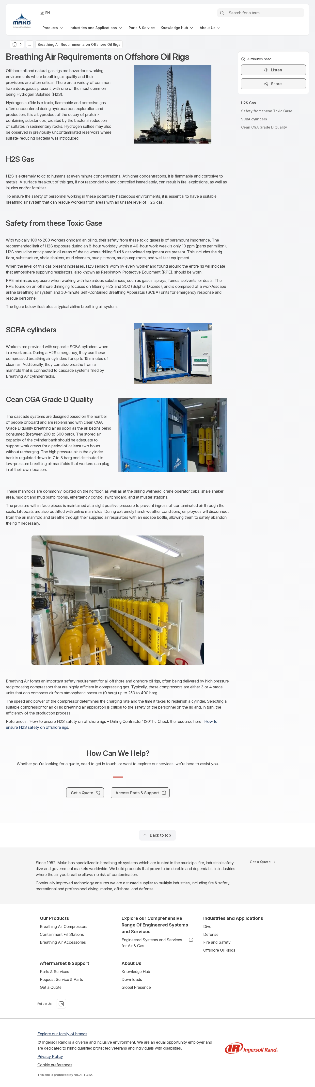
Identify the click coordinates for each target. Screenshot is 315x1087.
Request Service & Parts (61, 979)
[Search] (222, 12)
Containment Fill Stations (62, 934)
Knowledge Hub (136, 971)
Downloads (132, 979)
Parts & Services (54, 971)
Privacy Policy (50, 1056)
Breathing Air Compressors (63, 926)
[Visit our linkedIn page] (61, 1003)
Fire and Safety (217, 942)
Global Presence (136, 987)
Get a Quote (51, 987)
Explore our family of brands (62, 1033)
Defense (211, 934)
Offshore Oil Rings (219, 950)
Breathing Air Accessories (63, 942)
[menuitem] (53, 27)
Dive (207, 926)
